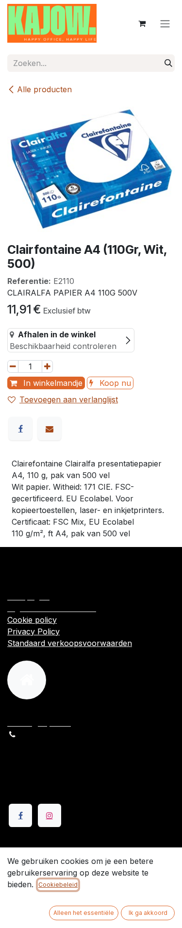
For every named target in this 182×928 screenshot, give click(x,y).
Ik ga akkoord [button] (148, 912)
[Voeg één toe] (47, 366)
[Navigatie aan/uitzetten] (165, 23)
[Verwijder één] (12, 366)
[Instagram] (49, 815)
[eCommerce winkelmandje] (141, 23)
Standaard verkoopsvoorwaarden (69, 643)
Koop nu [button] (114, 383)
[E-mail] (49, 428)
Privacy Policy (33, 631)
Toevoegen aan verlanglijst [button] (68, 399)
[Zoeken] (168, 63)
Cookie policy (32, 620)
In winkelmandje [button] (52, 383)
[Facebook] (20, 428)
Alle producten (44, 89)
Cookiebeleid (58, 884)
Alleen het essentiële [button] (83, 912)
